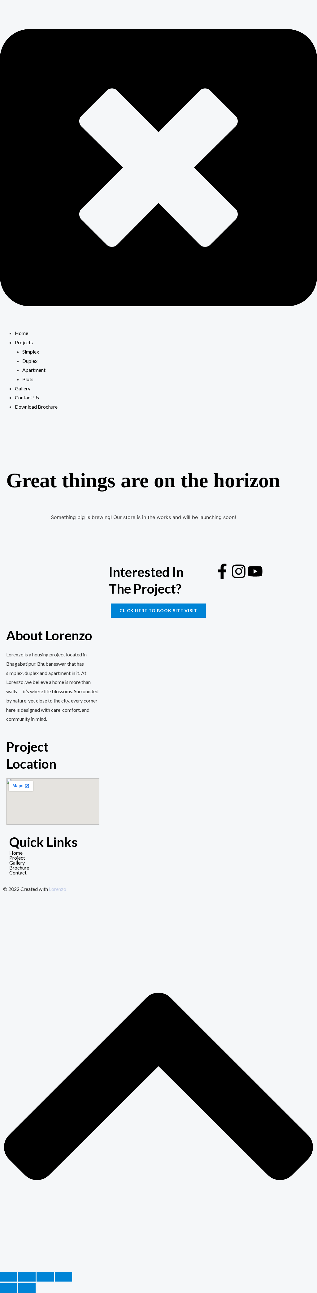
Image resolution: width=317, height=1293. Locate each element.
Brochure (19, 867)
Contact (18, 872)
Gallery (17, 863)
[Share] (45, 1277)
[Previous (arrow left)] (8, 1288)
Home (16, 853)
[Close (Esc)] (63, 1277)
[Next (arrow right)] (27, 1288)
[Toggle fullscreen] (27, 1277)
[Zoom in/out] (8, 1277)
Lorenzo (57, 889)
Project (17, 858)
